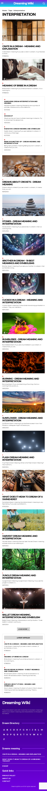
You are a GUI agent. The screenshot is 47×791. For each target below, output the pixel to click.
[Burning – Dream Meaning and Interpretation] (23, 362)
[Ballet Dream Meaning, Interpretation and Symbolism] (23, 598)
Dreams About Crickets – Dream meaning (21, 183)
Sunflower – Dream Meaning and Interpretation (22, 419)
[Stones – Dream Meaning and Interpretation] (23, 205)
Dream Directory (10, 723)
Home (4, 10)
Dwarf (5, 766)
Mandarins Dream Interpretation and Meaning (20, 102)
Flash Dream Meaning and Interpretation (18, 458)
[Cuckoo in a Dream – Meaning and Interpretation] (23, 284)
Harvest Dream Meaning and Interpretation (19, 537)
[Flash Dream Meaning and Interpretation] (23, 441)
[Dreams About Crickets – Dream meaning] (23, 166)
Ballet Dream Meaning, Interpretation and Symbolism (21, 616)
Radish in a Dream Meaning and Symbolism (22, 129)
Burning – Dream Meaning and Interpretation (20, 380)
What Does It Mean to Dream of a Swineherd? (22, 498)
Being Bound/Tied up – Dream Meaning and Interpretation (22, 142)
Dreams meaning (11, 748)
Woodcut (8, 116)
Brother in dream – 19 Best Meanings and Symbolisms (18, 262)
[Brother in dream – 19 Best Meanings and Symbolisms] (23, 244)
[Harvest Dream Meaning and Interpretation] (23, 520)
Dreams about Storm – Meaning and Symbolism (19, 685)
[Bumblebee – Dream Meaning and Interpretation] (23, 323)
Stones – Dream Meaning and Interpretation (19, 222)
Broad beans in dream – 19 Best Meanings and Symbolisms (22, 670)
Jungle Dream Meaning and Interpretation (19, 576)
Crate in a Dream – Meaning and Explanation (21, 47)
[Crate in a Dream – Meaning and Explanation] (23, 30)
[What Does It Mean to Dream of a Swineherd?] (23, 480)
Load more (22, 629)
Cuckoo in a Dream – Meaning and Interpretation (22, 301)
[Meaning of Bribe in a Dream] (23, 69)
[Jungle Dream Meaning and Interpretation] (23, 559)
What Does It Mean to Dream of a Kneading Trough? (21, 760)
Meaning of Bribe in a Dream (19, 85)
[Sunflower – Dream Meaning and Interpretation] (23, 402)
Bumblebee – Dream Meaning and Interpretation (22, 340)
